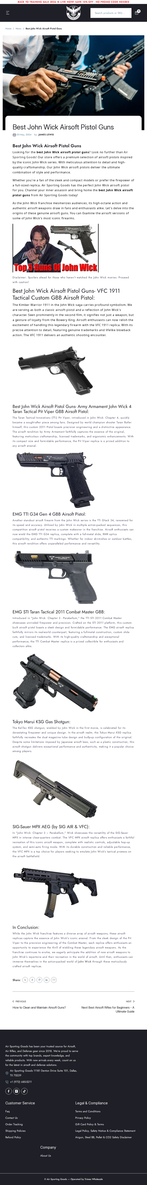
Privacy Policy (83, 1118)
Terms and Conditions (87, 1111)
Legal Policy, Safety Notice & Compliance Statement (105, 1131)
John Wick (84, 962)
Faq (7, 1111)
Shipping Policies (15, 1131)
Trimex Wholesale (93, 1179)
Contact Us (11, 1118)
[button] (7, 12)
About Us (45, 1156)
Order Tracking (14, 1124)
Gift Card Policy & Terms (89, 1124)
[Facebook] (8, 1091)
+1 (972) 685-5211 (21, 1082)
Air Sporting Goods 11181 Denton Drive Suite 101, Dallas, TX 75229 (43, 1073)
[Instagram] (16, 1091)
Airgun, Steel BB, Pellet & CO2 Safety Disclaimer (103, 1137)
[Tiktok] (24, 1091)
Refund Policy (13, 1137)
